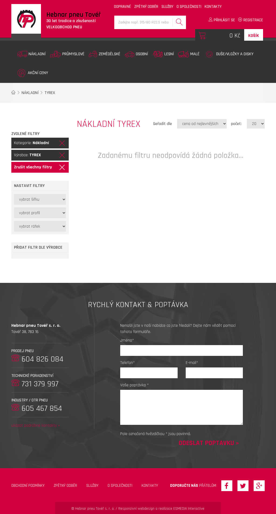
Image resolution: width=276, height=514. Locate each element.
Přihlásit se (224, 20)
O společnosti (120, 485)
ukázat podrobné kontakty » (35, 425)
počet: (236, 124)
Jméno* (127, 340)
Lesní (169, 54)
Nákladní (37, 54)
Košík (253, 36)
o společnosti (189, 6)
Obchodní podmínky (27, 485)
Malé (194, 54)
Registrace (252, 20)
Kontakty (150, 485)
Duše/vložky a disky (234, 54)
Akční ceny (37, 73)
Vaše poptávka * (134, 385)
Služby (92, 485)
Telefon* (127, 363)
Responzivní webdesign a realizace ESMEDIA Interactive (161, 508)
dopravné (122, 6)
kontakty (213, 6)
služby (167, 6)
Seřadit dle (162, 124)
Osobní (142, 54)
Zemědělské (109, 54)
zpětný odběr (146, 6)
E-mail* (192, 363)
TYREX (49, 93)
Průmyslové (73, 54)
